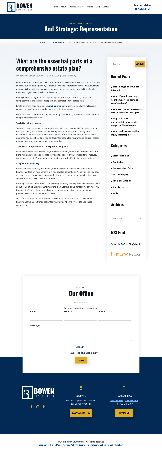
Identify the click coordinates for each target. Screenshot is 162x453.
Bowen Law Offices (38, 75)
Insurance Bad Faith (123, 168)
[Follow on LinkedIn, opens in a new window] (44, 406)
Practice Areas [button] (75, 7)
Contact (106, 7)
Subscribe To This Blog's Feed (125, 244)
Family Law (118, 162)
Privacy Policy (70, 445)
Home (55, 7)
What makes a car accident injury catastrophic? (125, 133)
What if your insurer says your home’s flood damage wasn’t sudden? (124, 99)
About (63, 7)
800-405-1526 (131, 400)
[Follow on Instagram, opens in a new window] (37, 406)
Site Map (56, 445)
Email (68, 311)
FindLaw (119, 445)
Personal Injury (120, 174)
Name (32, 311)
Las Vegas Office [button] (81, 413)
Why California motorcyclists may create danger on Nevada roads (124, 122)
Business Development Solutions (95, 445)
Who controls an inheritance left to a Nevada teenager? (126, 111)
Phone (102, 311)
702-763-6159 (142, 9)
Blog (98, 7)
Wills (115, 193)
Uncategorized (120, 187)
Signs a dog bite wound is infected (125, 88)
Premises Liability (122, 180)
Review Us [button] (124, 413)
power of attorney (29, 163)
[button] (159, 434)
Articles (90, 7)
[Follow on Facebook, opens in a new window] (31, 406)
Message (34, 325)
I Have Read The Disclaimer (82, 353)
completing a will (53, 106)
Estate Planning (69, 75)
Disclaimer (81, 346)
